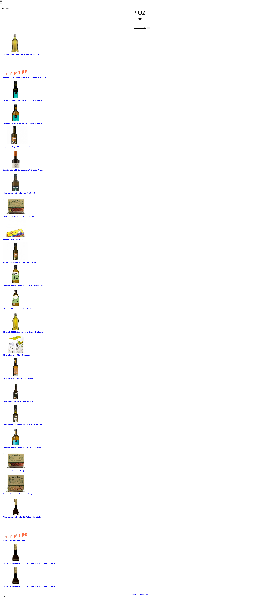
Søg (148, 27)
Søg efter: (2, 8)
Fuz (7, 596)
